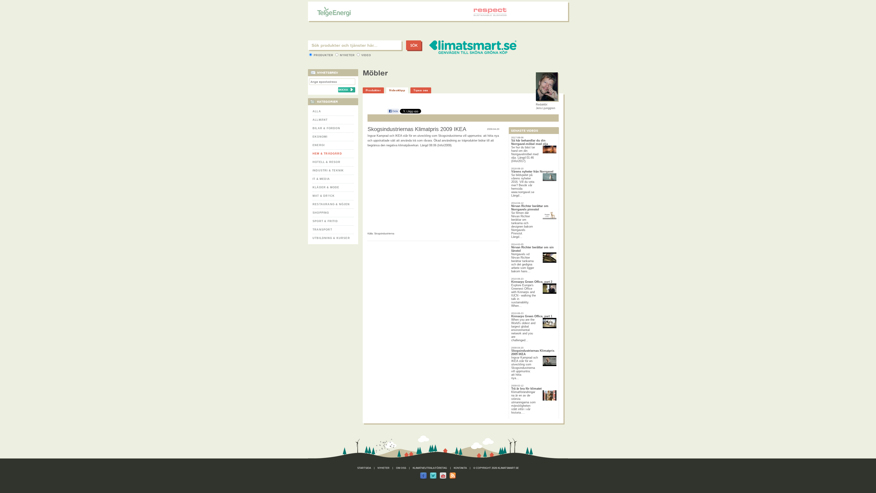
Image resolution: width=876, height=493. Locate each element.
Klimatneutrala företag (430, 468)
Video (365, 55)
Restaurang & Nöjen (331, 204)
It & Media (321, 179)
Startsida (364, 468)
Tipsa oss (420, 90)
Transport (322, 229)
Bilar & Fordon (326, 128)
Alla (317, 111)
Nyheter (347, 55)
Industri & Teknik (328, 170)
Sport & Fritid (325, 221)
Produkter (323, 55)
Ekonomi (320, 136)
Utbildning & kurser (331, 238)
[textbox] (355, 45)
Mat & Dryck (324, 195)
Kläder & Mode (326, 187)
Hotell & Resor (326, 162)
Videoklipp (397, 90)
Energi (319, 145)
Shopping (321, 212)
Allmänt (320, 119)
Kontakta (460, 468)
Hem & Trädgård (327, 153)
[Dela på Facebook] (393, 112)
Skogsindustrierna (384, 233)
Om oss (401, 468)
